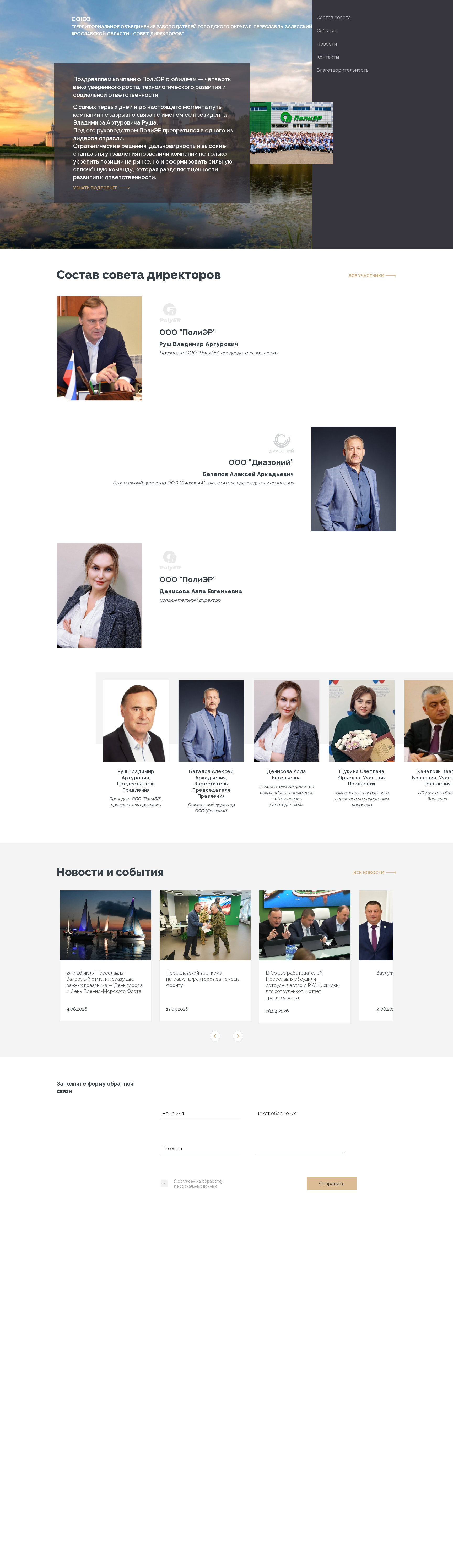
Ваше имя (173, 1113)
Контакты (328, 57)
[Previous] (215, 1036)
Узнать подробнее (95, 188)
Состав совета (334, 17)
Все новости (368, 872)
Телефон (172, 1148)
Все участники (366, 275)
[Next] (238, 1036)
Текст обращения (276, 1113)
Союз (191, 25)
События (327, 30)
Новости (327, 44)
